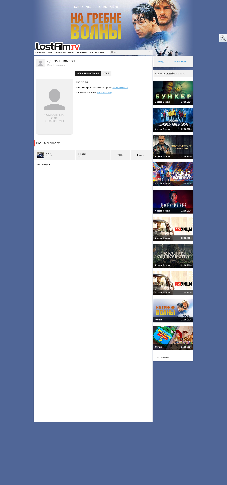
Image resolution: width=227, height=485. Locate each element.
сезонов (179, 74)
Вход (161, 62)
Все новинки (163, 357)
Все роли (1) (42, 164)
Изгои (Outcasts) (120, 88)
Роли (106, 73)
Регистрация (180, 62)
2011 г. (120, 155)
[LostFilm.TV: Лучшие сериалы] (59, 46)
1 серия (140, 155)
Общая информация (88, 73)
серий (169, 74)
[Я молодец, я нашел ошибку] (210, 38)
